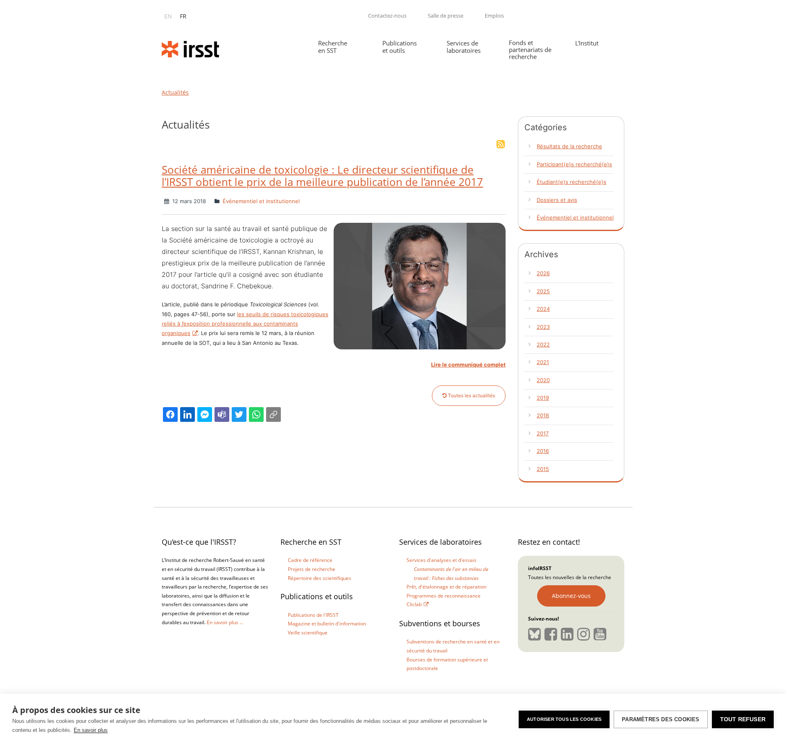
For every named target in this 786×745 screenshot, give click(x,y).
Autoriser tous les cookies (564, 719)
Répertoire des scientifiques (319, 578)
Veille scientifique (308, 632)
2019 (543, 397)
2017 (543, 433)
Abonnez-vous (571, 596)
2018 (543, 415)
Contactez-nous (387, 15)
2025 (543, 291)
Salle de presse (445, 15)
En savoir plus (91, 730)
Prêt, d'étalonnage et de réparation (446, 586)
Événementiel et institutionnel (260, 201)
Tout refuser (743, 719)
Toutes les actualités (471, 395)
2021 (543, 362)
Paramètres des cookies (660, 719)
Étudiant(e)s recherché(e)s (571, 182)
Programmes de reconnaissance (444, 595)
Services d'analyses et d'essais (442, 560)
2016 (543, 451)
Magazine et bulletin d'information (327, 623)
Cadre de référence (310, 560)
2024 (543, 309)
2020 (543, 380)
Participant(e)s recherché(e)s (574, 164)
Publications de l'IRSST (313, 614)
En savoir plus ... (225, 622)
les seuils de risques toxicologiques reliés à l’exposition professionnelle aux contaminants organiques (245, 324)
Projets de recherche (311, 569)
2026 (543, 273)
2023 (543, 327)
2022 (543, 344)
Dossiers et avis (557, 200)
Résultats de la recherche (569, 146)
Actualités (175, 92)
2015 (543, 469)
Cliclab (414, 604)
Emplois (494, 15)
